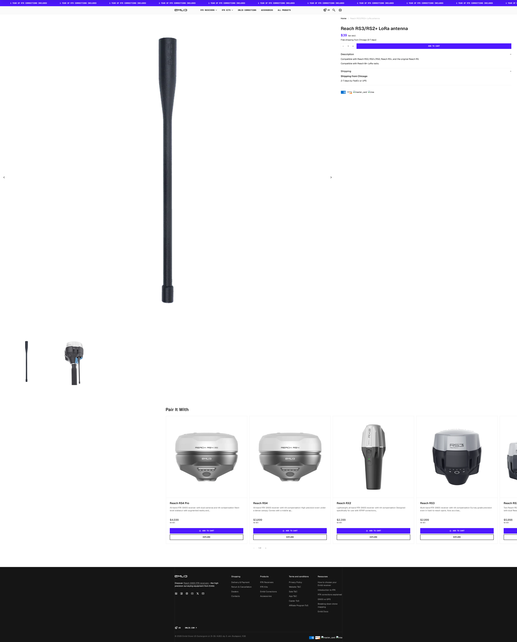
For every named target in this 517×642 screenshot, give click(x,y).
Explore (206, 537)
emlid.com (191, 628)
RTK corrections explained (330, 594)
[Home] (181, 10)
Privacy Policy (295, 582)
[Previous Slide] (4, 177)
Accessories (266, 596)
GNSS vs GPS (324, 599)
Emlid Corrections (268, 591)
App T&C (293, 596)
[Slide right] (266, 548)
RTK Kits (264, 587)
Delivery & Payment (240, 582)
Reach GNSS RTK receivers (196, 583)
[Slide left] (254, 548)
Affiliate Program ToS (298, 605)
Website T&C (295, 587)
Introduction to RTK (327, 590)
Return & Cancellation (241, 587)
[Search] (334, 10)
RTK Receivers (266, 582)
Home (343, 18)
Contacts (235, 596)
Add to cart (434, 46)
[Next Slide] (331, 177)
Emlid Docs (323, 611)
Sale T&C (293, 591)
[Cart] (340, 10)
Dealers (234, 591)
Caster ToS (294, 600)
